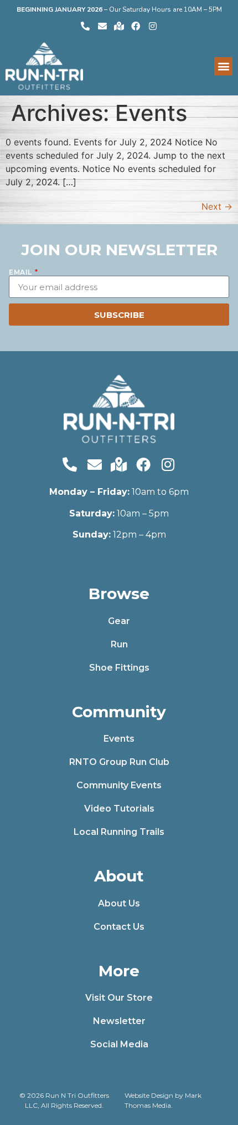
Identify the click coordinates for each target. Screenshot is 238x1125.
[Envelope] (102, 25)
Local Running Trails (119, 832)
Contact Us (119, 926)
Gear (119, 621)
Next (216, 206)
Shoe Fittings (119, 667)
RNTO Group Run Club (119, 762)
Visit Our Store (119, 997)
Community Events (119, 785)
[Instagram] (153, 25)
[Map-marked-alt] (119, 25)
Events (119, 738)
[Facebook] (136, 25)
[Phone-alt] (85, 25)
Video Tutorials (119, 808)
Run (119, 644)
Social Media (119, 1044)
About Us (119, 903)
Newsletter (119, 1021)
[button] (223, 66)
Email (21, 272)
